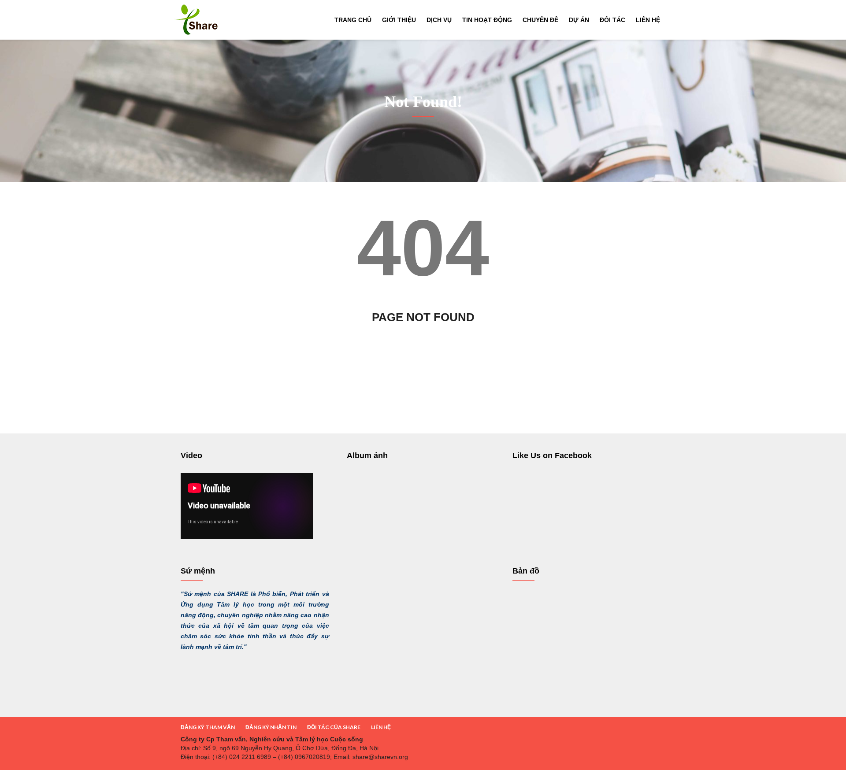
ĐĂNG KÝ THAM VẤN (208, 727)
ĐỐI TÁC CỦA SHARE (333, 727)
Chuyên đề (540, 19)
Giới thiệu (399, 19)
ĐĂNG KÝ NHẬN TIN (271, 727)
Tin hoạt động (487, 19)
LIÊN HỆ (381, 727)
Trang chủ (352, 19)
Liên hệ (648, 19)
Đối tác (612, 19)
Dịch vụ (439, 19)
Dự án (579, 19)
